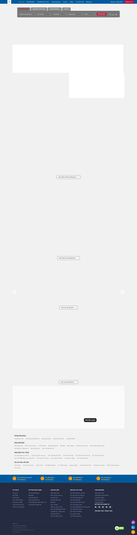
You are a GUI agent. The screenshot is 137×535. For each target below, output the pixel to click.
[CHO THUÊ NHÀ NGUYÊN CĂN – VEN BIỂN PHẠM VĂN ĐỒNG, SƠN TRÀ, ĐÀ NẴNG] (114, 207)
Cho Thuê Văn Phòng (78, 76)
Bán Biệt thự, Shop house (24, 76)
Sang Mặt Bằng (78, 98)
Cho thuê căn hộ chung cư (106, 64)
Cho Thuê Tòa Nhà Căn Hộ (80, 70)
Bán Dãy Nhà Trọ (47, 76)
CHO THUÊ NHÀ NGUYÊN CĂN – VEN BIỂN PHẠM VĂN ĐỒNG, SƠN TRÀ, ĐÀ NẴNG (114, 219)
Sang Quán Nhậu (78, 95)
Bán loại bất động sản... (49, 73)
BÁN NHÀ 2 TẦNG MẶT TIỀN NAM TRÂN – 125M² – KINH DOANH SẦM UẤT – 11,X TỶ (113, 138)
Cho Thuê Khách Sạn (104, 70)
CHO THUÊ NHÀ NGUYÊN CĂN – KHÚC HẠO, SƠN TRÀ (68, 251)
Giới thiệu (15, 495)
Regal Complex (73, 465)
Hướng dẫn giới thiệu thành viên (37, 502)
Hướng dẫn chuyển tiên (35, 504)
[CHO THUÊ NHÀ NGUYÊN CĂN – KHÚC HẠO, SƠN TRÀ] (68, 238)
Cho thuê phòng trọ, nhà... (80, 64)
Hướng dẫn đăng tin (34, 493)
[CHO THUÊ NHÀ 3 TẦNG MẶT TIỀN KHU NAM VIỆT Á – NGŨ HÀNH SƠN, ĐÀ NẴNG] (114, 238)
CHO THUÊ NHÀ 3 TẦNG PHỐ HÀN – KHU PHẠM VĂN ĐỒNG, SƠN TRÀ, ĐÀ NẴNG (68, 219)
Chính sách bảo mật (18, 504)
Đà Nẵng (25, 142)
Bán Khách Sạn (21, 64)
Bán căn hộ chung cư (49, 64)
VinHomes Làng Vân (99, 465)
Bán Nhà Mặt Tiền (49, 67)
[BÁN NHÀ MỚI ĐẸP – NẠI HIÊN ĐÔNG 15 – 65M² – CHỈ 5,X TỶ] (23, 157)
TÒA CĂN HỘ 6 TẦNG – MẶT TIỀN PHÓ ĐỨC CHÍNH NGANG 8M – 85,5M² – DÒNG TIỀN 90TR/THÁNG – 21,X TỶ (45, 138)
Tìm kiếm (102, 14)
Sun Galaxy (17, 465)
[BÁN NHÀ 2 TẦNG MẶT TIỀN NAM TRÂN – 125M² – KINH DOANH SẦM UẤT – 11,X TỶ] (114, 126)
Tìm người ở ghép (103, 76)
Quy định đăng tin (33, 497)
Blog (71, 2)
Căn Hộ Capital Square (113, 465)
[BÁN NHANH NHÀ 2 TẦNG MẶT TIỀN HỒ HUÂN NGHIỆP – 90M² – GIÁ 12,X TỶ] (91, 157)
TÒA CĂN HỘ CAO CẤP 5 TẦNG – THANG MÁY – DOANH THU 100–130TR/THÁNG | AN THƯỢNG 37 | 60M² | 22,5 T (68, 170)
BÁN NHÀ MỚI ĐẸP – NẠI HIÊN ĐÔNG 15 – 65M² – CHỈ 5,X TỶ (23, 170)
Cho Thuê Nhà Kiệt (103, 67)
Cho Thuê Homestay (78, 79)
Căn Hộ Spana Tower (85, 465)
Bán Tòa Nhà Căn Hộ (23, 79)
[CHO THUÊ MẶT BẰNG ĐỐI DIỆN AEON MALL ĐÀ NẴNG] (23, 207)
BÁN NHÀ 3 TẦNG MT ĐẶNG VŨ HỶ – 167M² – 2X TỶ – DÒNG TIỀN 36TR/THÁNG (22, 138)
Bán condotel (46, 70)
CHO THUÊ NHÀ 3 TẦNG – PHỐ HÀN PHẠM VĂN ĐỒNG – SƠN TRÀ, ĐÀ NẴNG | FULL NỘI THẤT (91, 219)
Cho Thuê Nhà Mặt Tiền (79, 67)
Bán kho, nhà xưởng (22, 73)
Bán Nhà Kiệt (20, 67)
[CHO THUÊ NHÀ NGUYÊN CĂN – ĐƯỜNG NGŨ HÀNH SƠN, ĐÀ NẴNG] (45, 238)
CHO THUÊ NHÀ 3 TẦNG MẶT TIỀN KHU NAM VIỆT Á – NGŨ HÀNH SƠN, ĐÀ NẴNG (114, 251)
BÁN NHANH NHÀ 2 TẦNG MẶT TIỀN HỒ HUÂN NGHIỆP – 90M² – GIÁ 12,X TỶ (91, 170)
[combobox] (43, 14)
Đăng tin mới (129, 2)
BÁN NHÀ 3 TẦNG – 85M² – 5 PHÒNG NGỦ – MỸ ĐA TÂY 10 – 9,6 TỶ (68, 138)
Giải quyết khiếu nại (34, 500)
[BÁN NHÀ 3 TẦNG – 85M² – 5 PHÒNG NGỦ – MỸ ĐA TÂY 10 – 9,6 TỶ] (68, 126)
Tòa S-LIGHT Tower (28, 465)
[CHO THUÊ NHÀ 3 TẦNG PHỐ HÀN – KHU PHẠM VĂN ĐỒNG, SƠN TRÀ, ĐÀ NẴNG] (68, 207)
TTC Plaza (17, 468)
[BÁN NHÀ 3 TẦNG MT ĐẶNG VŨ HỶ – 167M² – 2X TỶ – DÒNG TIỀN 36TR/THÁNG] (23, 126)
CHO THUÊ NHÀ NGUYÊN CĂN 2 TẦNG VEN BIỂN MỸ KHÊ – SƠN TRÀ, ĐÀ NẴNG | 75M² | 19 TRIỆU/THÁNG (23, 251)
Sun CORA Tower (62, 465)
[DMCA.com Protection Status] (119, 528)
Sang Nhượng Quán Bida (106, 92)
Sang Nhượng (56, 2)
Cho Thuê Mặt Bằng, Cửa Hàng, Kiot (24, 458)
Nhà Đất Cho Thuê (42, 2)
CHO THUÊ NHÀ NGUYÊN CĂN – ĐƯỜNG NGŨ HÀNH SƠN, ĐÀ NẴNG (45, 251)
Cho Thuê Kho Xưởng (104, 73)
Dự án (65, 2)
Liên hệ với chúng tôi (18, 507)
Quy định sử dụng (17, 502)
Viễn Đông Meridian (50, 465)
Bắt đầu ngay (90, 420)
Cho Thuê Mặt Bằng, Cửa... (80, 73)
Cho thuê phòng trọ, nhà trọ (21, 455)
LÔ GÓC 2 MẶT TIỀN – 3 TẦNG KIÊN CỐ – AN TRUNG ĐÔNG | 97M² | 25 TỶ (90, 138)
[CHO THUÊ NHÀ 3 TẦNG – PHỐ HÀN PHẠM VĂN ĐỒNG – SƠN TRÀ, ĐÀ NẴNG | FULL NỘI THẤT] (91, 207)
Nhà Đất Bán (30, 2)
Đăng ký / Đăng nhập (116, 2)
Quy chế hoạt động (18, 500)
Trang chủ (21, 2)
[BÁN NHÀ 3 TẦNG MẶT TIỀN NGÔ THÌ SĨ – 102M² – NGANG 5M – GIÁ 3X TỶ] (114, 157)
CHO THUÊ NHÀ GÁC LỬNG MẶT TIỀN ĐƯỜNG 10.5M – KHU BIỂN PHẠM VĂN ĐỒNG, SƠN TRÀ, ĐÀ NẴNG (91, 251)
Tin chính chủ (80, 2)
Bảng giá (88, 2)
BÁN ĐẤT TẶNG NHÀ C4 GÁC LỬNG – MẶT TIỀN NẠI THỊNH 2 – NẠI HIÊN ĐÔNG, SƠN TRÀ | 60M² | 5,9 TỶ (45, 170)
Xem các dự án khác (67, 307)
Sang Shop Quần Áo (105, 95)
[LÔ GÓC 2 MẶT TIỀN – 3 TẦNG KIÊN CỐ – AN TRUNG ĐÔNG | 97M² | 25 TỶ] (91, 126)
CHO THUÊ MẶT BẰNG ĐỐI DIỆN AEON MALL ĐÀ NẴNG (22, 219)
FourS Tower (39, 465)
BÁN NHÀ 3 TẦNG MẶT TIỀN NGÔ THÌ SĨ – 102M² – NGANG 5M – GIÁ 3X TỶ (114, 170)
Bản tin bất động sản (68, 323)
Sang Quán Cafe (78, 92)
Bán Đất (19, 70)
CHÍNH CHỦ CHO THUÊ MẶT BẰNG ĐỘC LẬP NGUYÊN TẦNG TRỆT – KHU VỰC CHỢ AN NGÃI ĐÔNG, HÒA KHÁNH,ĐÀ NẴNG (45, 219)
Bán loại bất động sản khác (97, 445)
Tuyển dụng (16, 497)
